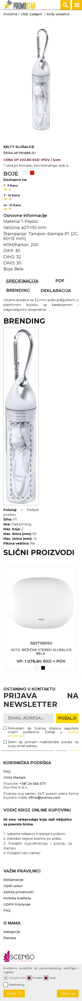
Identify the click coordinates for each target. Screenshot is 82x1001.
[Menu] (77, 5)
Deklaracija (56, 290)
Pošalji (67, 718)
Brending (18, 290)
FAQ (6, 771)
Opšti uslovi (13, 886)
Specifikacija (22, 281)
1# (5, 189)
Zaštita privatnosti (18, 892)
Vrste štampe (14, 777)
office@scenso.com (44, 798)
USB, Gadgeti (31, 14)
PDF (59, 280)
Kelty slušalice (57, 14)
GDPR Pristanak (17, 904)
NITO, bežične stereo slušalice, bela (41, 652)
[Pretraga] (65, 5)
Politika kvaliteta (17, 898)
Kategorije (11, 932)
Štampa (9, 938)
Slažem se (67, 993)
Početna (10, 14)
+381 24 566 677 (32, 784)
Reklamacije (13, 880)
